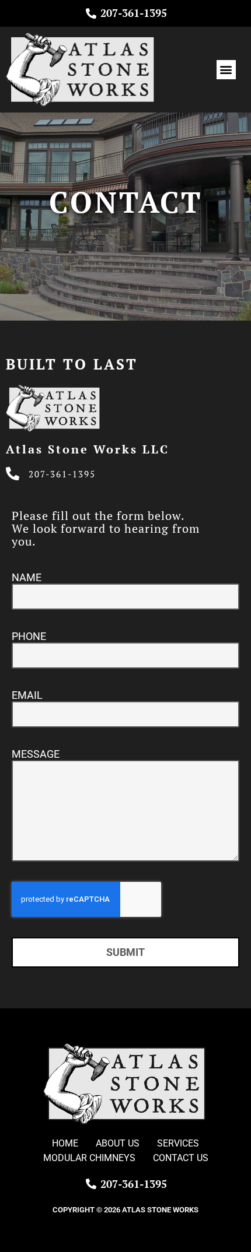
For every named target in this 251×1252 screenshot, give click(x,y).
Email (27, 695)
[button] (226, 69)
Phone (29, 636)
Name (26, 577)
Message (36, 754)
